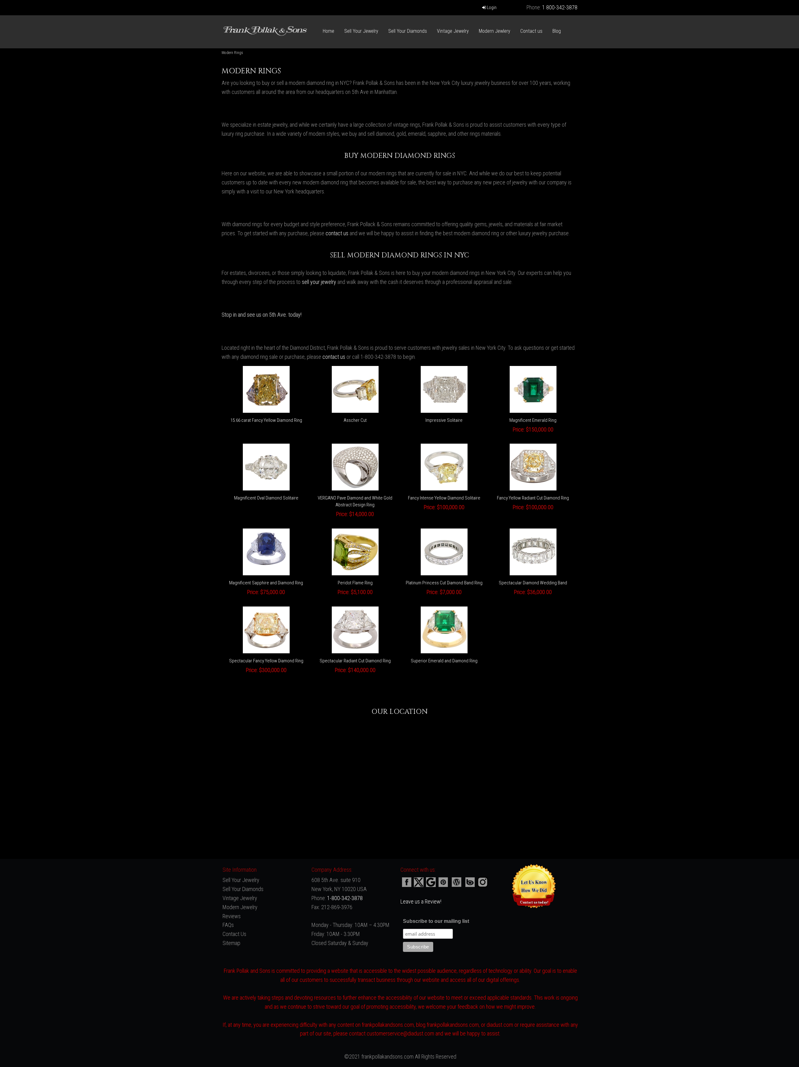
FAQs (228, 925)
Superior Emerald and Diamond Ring (444, 661)
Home (328, 31)
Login (491, 7)
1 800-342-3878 (559, 7)
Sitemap (231, 943)
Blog (556, 31)
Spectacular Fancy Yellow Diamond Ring (266, 661)
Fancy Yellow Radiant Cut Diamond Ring (533, 498)
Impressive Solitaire (444, 420)
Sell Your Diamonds (407, 31)
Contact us (531, 31)
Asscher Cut (355, 420)
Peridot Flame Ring (355, 583)
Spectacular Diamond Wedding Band (533, 583)
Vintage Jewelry (453, 31)
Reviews (232, 916)
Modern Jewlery (494, 31)
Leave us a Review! (420, 901)
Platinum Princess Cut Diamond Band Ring (444, 583)
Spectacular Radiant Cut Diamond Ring (355, 661)
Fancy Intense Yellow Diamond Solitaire (444, 498)
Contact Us (234, 934)
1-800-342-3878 (345, 898)
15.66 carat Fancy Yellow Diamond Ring (266, 420)
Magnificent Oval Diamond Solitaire (266, 498)
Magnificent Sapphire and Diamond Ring (266, 583)
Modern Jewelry (240, 907)
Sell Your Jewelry (361, 31)
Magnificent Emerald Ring (532, 420)
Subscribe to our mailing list (436, 921)
